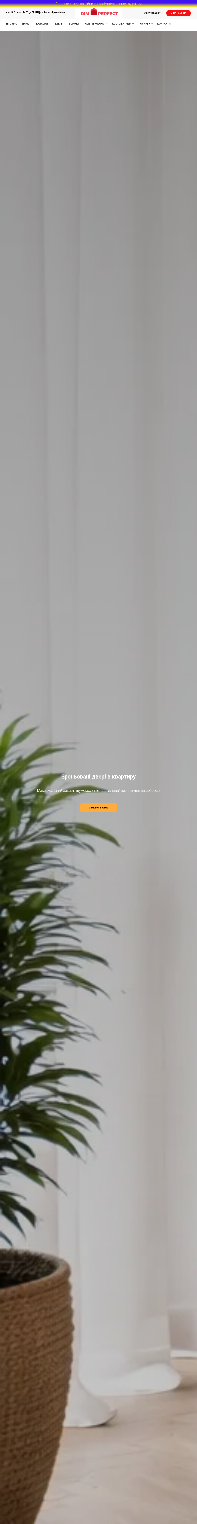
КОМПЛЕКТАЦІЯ (121, 23)
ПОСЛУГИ (144, 23)
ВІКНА (25, 23)
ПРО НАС (11, 23)
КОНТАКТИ (164, 23)
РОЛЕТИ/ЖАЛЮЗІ (94, 23)
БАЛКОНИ (42, 23)
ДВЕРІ (58, 23)
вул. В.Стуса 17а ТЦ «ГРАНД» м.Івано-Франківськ (35, 12)
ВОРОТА (74, 23)
